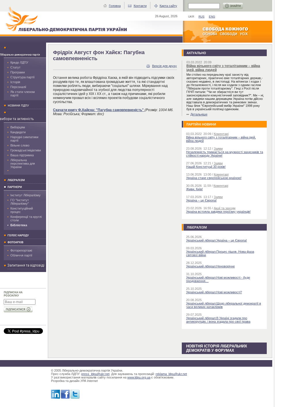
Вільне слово (19, 145)
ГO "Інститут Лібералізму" (19, 201)
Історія (15, 82)
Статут (15, 67)
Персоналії (18, 87)
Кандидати (18, 132)
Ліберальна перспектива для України (22, 163)
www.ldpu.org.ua (138, 377)
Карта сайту (168, 5)
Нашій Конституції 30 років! (206, 166)
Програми (17, 72)
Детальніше (198, 114)
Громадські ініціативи (25, 150)
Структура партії (22, 77)
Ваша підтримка (22, 155)
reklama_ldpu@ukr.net (171, 374)
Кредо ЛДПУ (19, 62)
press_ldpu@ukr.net (95, 374)
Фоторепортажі (21, 250)
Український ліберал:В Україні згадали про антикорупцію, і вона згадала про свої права (218, 319)
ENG (212, 16)
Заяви (218, 148)
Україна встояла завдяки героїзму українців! (218, 211)
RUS (201, 16)
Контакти (140, 5)
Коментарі (221, 134)
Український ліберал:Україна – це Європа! (216, 240)
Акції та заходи (224, 208)
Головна (115, 5)
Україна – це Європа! (201, 200)
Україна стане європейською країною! (213, 178)
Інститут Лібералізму (25, 195)
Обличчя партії (21, 255)
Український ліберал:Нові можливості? (214, 292)
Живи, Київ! (194, 189)
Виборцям (17, 127)
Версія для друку (164, 66)
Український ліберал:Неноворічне (210, 266)
